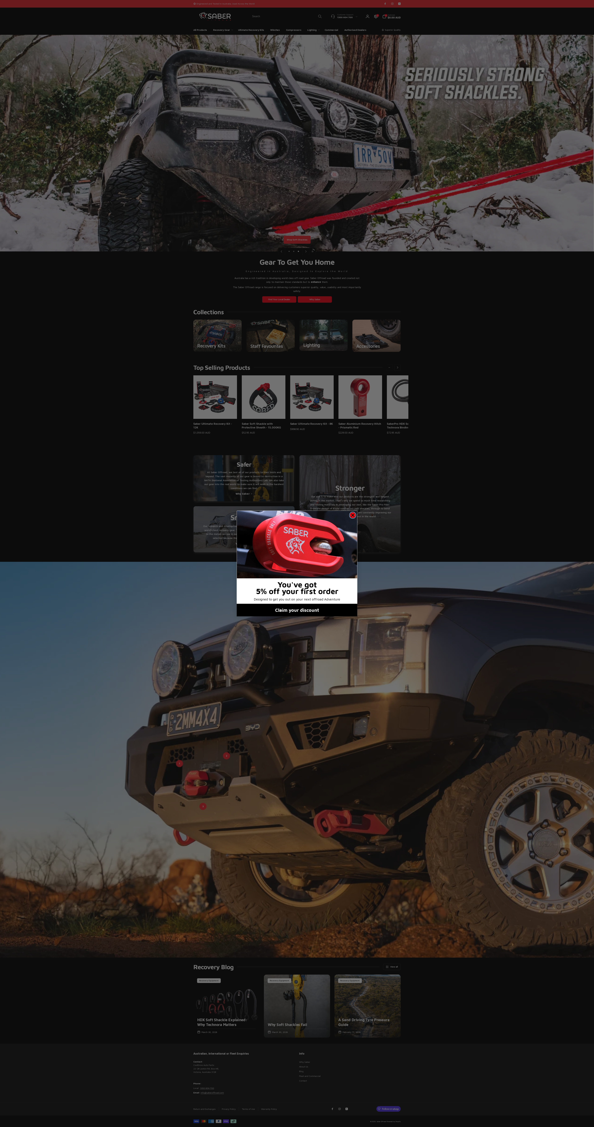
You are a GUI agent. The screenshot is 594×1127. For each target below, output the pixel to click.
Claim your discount (297, 610)
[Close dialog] (353, 515)
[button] (297, 544)
